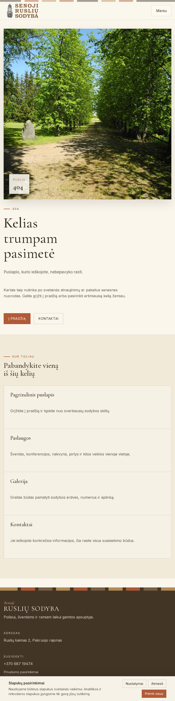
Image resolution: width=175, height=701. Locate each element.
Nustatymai (134, 684)
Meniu (161, 10)
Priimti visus (154, 694)
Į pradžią (17, 318)
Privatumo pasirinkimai (21, 672)
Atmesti (157, 684)
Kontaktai (49, 318)
